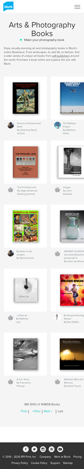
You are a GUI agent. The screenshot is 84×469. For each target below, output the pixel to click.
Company (45, 456)
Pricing (77, 456)
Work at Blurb (62, 456)
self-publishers (61, 56)
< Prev (36, 411)
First (24, 411)
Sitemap (68, 463)
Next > (48, 411)
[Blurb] (7, 8)
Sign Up (62, 6)
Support (55, 463)
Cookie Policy (39, 463)
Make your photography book (44, 40)
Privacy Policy (20, 463)
